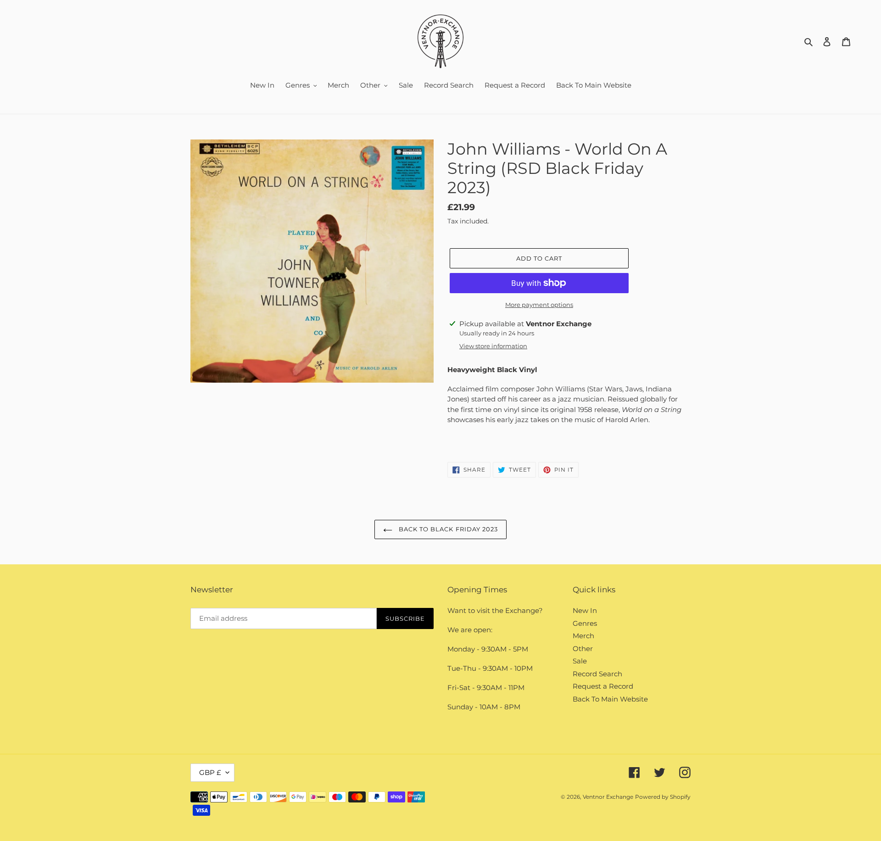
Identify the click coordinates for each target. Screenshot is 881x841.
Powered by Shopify (663, 796)
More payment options (539, 304)
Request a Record (603, 686)
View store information (493, 346)
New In (585, 610)
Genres (585, 623)
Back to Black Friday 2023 (447, 529)
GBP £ (210, 772)
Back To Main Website (610, 699)
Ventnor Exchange (608, 796)
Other (583, 648)
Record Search (597, 673)
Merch (583, 635)
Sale (580, 661)
